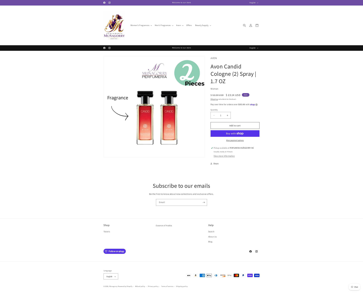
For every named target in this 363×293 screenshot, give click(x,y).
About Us (212, 236)
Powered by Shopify (125, 286)
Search (211, 231)
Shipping (214, 99)
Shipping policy (182, 286)
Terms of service (167, 286)
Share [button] (216, 163)
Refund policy (140, 286)
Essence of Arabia (164, 225)
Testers (107, 231)
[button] (141, 25)
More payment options (235, 140)
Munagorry (113, 286)
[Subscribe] (204, 202)
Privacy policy (153, 286)
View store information (224, 156)
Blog (210, 241)
